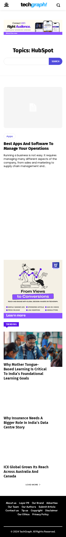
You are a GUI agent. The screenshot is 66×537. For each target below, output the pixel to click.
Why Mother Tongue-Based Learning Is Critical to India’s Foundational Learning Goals (25, 371)
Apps (9, 136)
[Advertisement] (33, 212)
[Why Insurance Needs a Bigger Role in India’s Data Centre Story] (33, 402)
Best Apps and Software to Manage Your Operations (28, 146)
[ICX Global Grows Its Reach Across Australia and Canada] (33, 451)
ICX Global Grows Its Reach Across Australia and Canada (26, 471)
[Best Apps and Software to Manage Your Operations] (33, 107)
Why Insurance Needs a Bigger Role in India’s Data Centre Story (26, 422)
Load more (32, 484)
